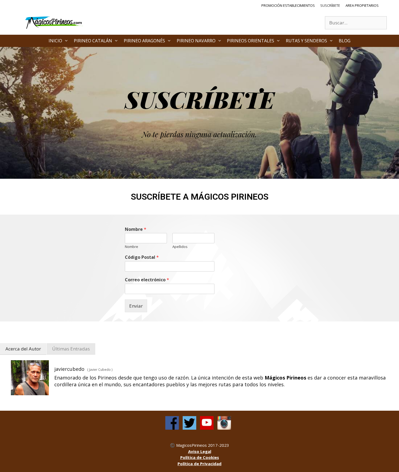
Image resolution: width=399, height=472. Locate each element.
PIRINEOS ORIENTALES (250, 41)
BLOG (344, 41)
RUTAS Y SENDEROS (306, 41)
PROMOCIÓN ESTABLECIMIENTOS (288, 5)
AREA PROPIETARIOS (362, 5)
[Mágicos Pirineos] (54, 22)
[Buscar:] (356, 23)
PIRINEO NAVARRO (196, 41)
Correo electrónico (147, 280)
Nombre (135, 229)
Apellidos (180, 246)
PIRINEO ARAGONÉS (144, 41)
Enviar (136, 306)
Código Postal (142, 257)
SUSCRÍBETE (330, 5)
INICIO (55, 41)
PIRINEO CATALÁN (93, 41)
